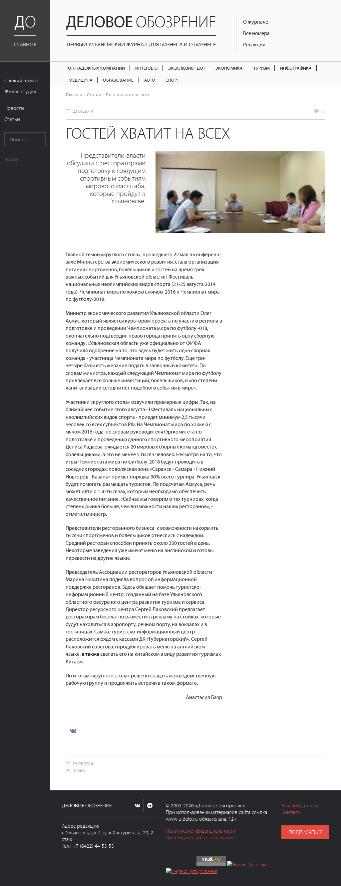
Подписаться (305, 832)
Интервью (146, 68)
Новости (14, 108)
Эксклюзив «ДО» (186, 68)
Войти (11, 159)
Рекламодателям (299, 805)
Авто (149, 80)
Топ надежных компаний (95, 68)
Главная (74, 94)
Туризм (261, 68)
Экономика (229, 68)
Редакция (254, 44)
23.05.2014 (83, 111)
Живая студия (20, 91)
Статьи (12, 119)
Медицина (81, 80)
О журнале (255, 21)
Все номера (256, 33)
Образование (118, 80)
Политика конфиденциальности (200, 830)
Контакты (291, 812)
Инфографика (296, 68)
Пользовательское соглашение (200, 837)
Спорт (172, 80)
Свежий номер (21, 80)
